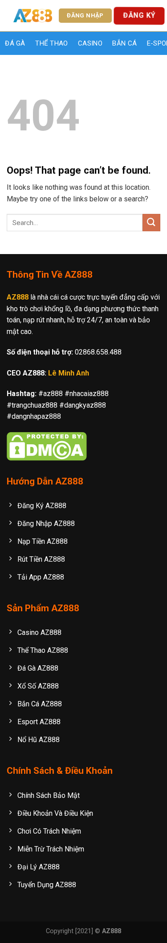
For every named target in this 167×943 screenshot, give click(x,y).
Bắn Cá (124, 43)
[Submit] (151, 222)
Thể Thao (51, 43)
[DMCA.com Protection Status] (47, 445)
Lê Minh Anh (68, 373)
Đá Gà (15, 43)
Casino (90, 43)
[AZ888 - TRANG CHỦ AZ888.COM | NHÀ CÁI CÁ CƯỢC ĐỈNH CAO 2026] (32, 15)
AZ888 (18, 297)
